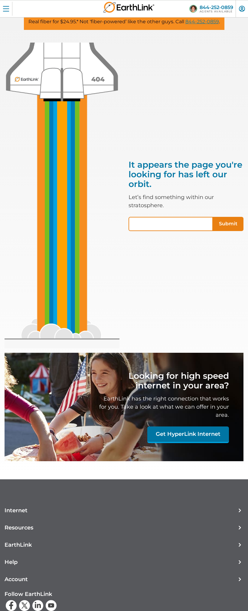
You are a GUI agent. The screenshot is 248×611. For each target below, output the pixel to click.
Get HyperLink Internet (188, 434)
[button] (124, 510)
